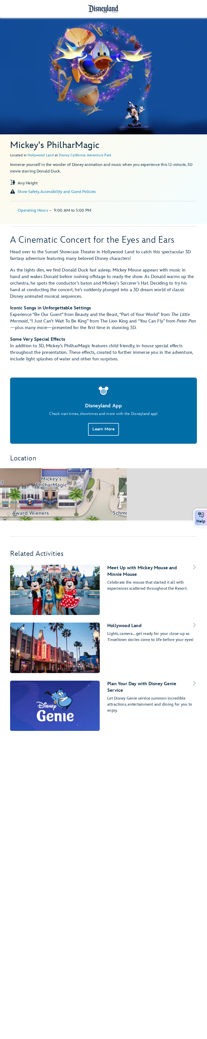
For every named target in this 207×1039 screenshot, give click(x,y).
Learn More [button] (103, 429)
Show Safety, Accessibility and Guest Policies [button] (57, 191)
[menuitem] (201, 515)
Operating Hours (33, 210)
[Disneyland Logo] (103, 9)
